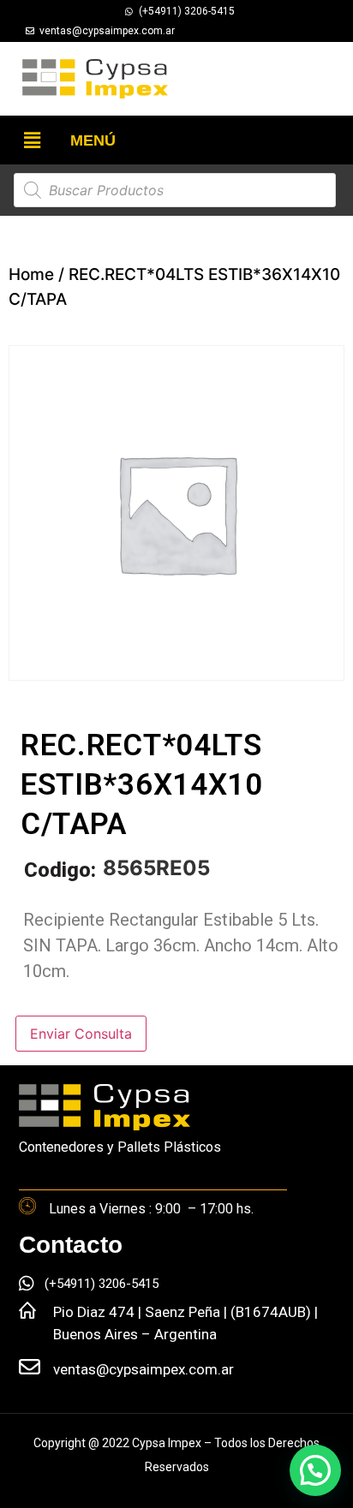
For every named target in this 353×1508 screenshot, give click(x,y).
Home (31, 274)
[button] (31, 140)
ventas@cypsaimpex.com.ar (143, 1369)
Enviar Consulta (81, 1033)
